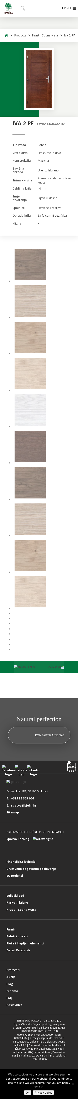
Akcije (11, 977)
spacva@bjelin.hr (23, 805)
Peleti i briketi (17, 936)
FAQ (9, 998)
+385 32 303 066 (22, 798)
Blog (9, 984)
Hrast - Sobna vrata (45, 35)
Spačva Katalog (18, 839)
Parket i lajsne (17, 902)
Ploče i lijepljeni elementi (25, 943)
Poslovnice (14, 1005)
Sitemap (12, 812)
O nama (12, 991)
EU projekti (14, 876)
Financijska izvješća (21, 862)
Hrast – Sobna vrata (21, 910)
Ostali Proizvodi (18, 950)
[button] (66, 8)
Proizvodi (13, 970)
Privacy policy (43, 1092)
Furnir (10, 929)
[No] (73, 1084)
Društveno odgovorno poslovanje (31, 869)
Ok (27, 1092)
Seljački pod (15, 896)
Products (20, 35)
